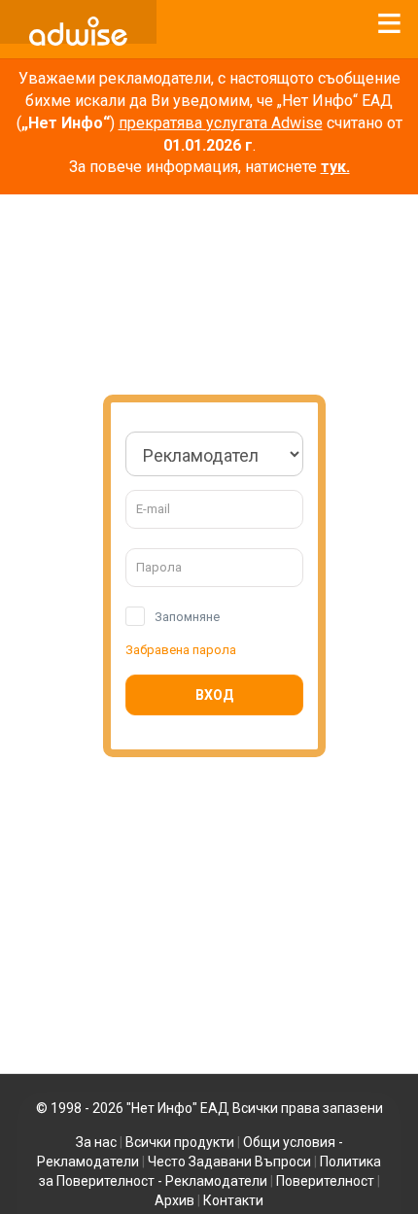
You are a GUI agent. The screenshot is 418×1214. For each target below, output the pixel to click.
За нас (96, 1142)
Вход (214, 695)
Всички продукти (179, 1142)
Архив (174, 1200)
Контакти (233, 1200)
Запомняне (187, 616)
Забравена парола (180, 649)
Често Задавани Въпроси (229, 1161)
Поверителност (325, 1181)
